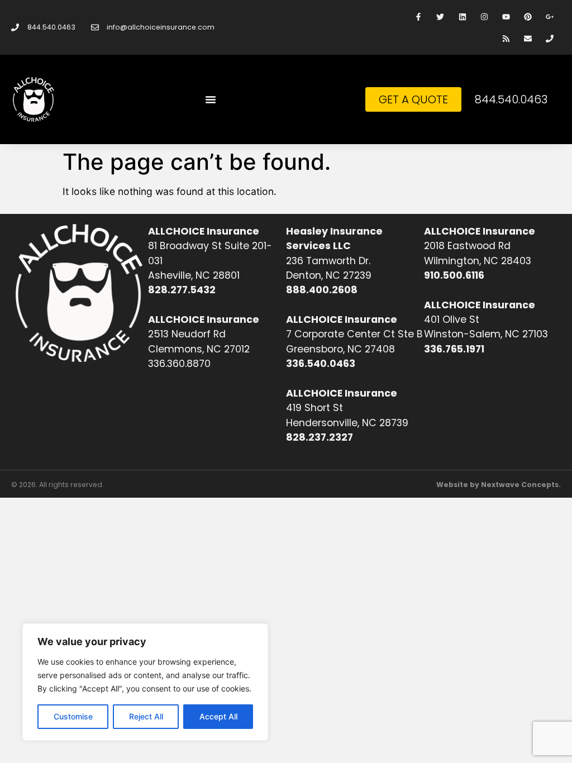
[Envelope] (528, 38)
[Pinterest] (528, 16)
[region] (145, 682)
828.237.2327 (319, 437)
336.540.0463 (320, 363)
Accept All (218, 716)
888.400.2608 (322, 290)
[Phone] (550, 38)
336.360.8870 (179, 363)
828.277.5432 (182, 290)
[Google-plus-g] (550, 16)
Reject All (146, 716)
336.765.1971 (454, 349)
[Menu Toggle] (210, 99)
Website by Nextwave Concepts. (498, 484)
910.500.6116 (454, 275)
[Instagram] (484, 16)
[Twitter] (440, 16)
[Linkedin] (462, 16)
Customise (73, 716)
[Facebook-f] (419, 16)
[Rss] (506, 38)
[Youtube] (506, 16)
